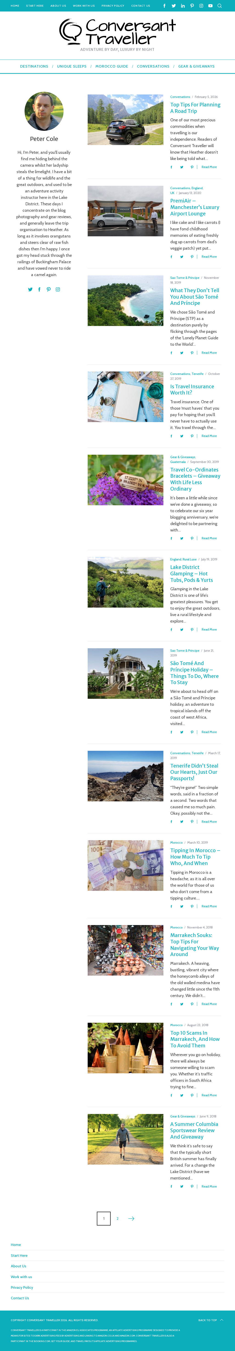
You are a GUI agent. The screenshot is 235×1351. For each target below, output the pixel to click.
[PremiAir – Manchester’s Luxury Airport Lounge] (125, 211)
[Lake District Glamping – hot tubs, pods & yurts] (125, 582)
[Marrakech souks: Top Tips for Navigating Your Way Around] (125, 950)
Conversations (180, 97)
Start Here (35, 5)
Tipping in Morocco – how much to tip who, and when (195, 856)
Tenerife (198, 374)
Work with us (84, 5)
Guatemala (178, 462)
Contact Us (140, 5)
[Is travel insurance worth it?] (125, 396)
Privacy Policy (113, 5)
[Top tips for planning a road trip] (125, 119)
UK (172, 193)
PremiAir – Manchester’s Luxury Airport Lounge (194, 207)
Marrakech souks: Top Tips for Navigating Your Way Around (194, 944)
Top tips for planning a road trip (195, 108)
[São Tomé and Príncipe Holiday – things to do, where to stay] (125, 673)
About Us (58, 5)
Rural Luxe (190, 559)
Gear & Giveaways (182, 457)
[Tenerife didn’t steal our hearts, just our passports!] (125, 776)
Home (15, 5)
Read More (209, 167)
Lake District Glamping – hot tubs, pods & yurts (191, 573)
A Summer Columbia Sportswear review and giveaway (194, 1130)
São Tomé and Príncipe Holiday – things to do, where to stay (194, 672)
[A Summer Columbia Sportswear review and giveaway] (125, 1139)
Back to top (208, 1320)
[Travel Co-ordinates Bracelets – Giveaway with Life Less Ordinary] (125, 480)
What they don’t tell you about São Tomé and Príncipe (194, 296)
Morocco (176, 842)
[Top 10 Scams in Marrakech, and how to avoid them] (125, 1048)
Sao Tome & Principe (184, 278)
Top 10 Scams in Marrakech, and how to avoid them (195, 1039)
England (197, 188)
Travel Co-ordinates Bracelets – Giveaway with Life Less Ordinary (195, 479)
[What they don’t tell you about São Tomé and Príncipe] (125, 300)
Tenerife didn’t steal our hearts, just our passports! (194, 772)
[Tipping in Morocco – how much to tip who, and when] (125, 865)
